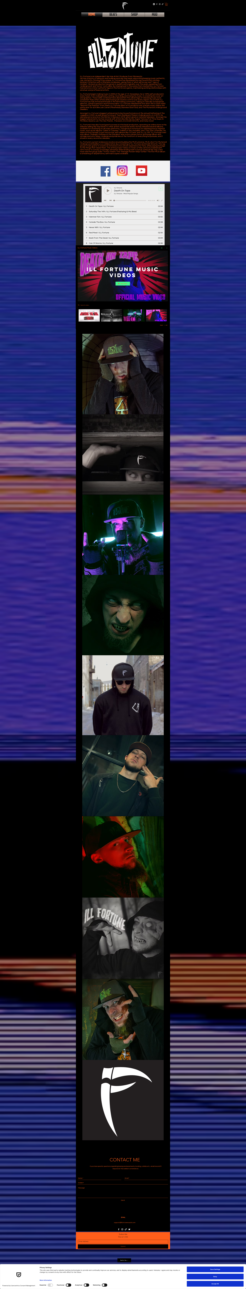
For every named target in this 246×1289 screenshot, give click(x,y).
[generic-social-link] (163, 4)
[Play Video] (89, 315)
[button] (166, 4)
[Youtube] (154, 4)
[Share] (161, 248)
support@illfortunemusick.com (124, 1222)
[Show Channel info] (166, 248)
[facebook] (157, 4)
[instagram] (160, 4)
